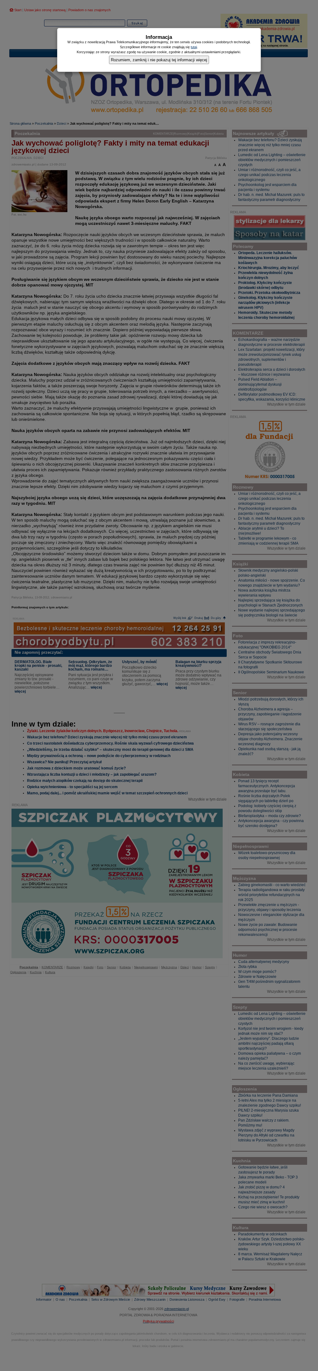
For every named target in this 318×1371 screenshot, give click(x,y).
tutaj (194, 47)
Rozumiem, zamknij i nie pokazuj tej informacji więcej (159, 60)
